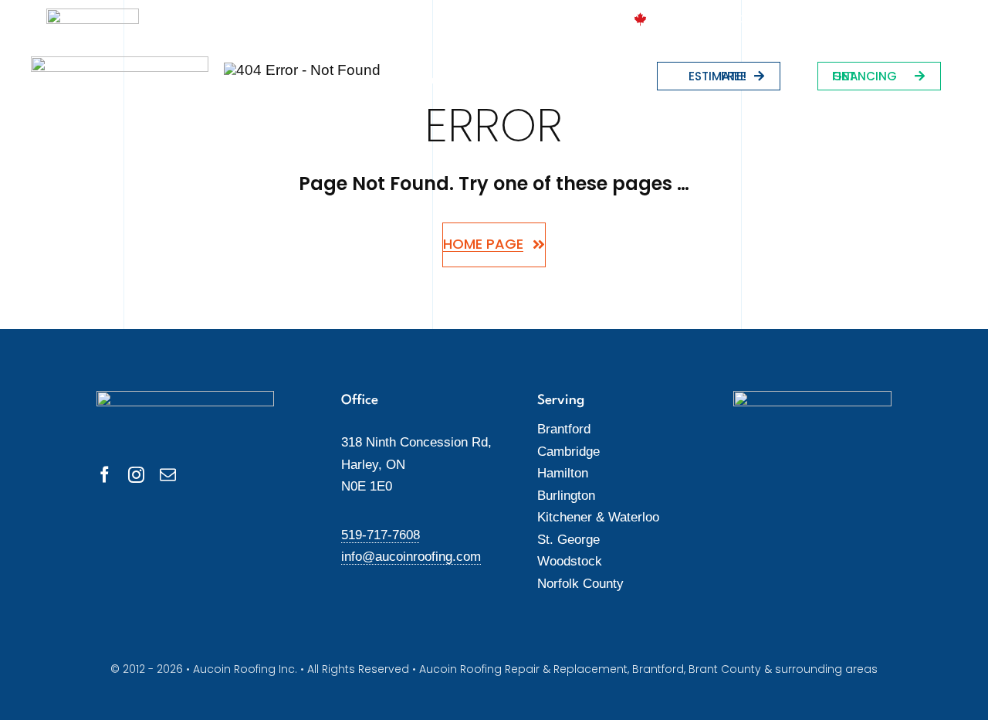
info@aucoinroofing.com (411, 556)
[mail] (168, 475)
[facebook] (104, 475)
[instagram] (136, 475)
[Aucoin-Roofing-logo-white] (119, 64)
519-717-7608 (380, 535)
